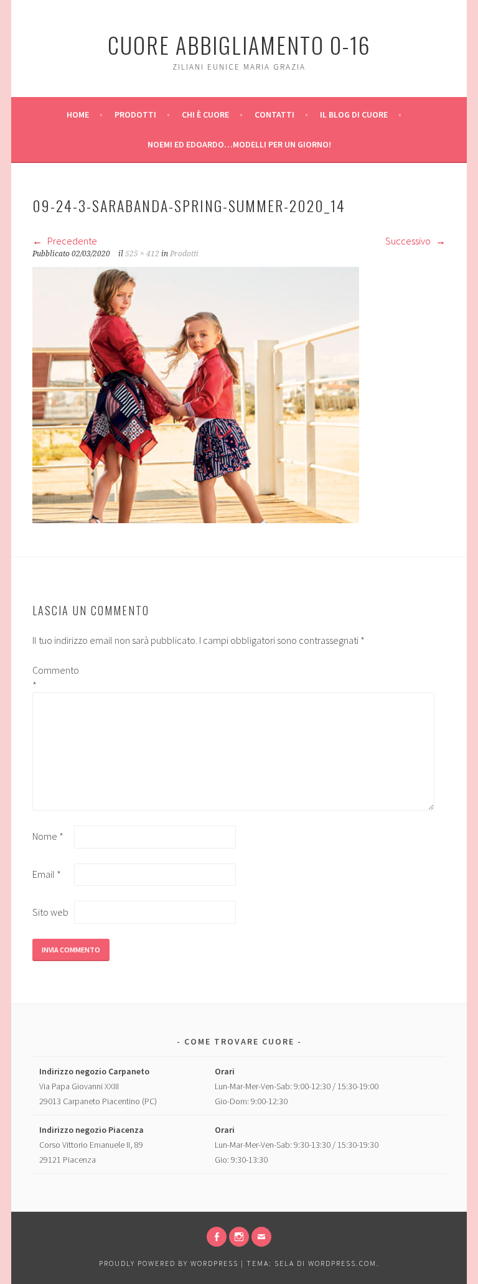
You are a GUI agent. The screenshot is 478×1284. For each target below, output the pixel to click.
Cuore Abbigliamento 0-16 (239, 44)
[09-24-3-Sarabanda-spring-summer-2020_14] (195, 519)
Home (78, 114)
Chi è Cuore (205, 114)
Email (46, 874)
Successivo (409, 241)
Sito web (50, 912)
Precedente (71, 241)
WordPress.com (342, 1263)
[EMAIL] (261, 1237)
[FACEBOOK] (217, 1237)
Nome (47, 836)
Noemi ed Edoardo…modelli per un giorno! (239, 144)
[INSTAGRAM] (239, 1237)
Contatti (274, 114)
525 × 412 (142, 253)
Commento (52, 677)
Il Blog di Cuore (354, 114)
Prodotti (135, 114)
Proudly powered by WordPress (168, 1263)
